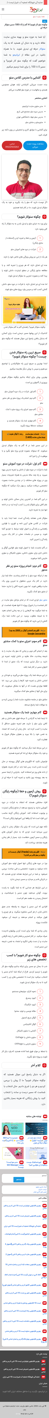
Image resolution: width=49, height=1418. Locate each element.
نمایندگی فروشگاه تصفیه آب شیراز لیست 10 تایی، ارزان (22, 1226)
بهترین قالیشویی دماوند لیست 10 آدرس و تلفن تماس (23, 1331)
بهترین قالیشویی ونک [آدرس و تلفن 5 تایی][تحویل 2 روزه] (26, 1245)
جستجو (44, 1175)
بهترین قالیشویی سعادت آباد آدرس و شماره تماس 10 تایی (26, 1266)
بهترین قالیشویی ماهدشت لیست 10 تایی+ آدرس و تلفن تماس (25, 1322)
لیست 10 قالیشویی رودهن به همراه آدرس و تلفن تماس (22, 1303)
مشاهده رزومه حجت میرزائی (35, 145)
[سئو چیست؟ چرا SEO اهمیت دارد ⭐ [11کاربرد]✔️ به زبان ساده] (13, 1129)
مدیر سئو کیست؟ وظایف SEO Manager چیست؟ (15, 1165)
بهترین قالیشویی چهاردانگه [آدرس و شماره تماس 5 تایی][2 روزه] (25, 1340)
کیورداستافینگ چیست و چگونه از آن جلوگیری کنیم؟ (37, 1164)
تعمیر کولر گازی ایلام (40, 1192)
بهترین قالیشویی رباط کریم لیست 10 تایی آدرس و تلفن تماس (25, 1312)
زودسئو (18, 1413)
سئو (34, 16)
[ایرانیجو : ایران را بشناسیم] (36, 10)
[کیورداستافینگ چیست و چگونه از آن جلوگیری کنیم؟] (36, 1153)
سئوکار (42, 49)
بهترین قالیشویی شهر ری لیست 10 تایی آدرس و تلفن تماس (26, 1294)
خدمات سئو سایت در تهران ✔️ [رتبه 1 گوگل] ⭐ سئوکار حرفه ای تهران (37, 1140)
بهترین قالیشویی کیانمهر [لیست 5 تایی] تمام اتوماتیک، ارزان (26, 1235)
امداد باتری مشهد (41, 1187)
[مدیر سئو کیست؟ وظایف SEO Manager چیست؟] (13, 1153)
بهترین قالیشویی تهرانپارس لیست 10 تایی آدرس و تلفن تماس (25, 1207)
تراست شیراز (43, 1189)
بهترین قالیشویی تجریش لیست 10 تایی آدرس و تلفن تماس (26, 1217)
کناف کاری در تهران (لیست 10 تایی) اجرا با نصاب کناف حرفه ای (25, 1276)
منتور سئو (43, 600)
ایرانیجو (16, 55)
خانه (43, 16)
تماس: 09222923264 (12, 145)
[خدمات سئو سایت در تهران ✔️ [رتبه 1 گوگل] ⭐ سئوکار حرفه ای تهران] (36, 1129)
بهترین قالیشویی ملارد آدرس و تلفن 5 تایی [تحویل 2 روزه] (26, 1256)
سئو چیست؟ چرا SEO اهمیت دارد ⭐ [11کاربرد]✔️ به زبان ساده (13, 1140)
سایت (39, 16)
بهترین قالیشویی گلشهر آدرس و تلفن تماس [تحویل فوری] (21, 1285)
